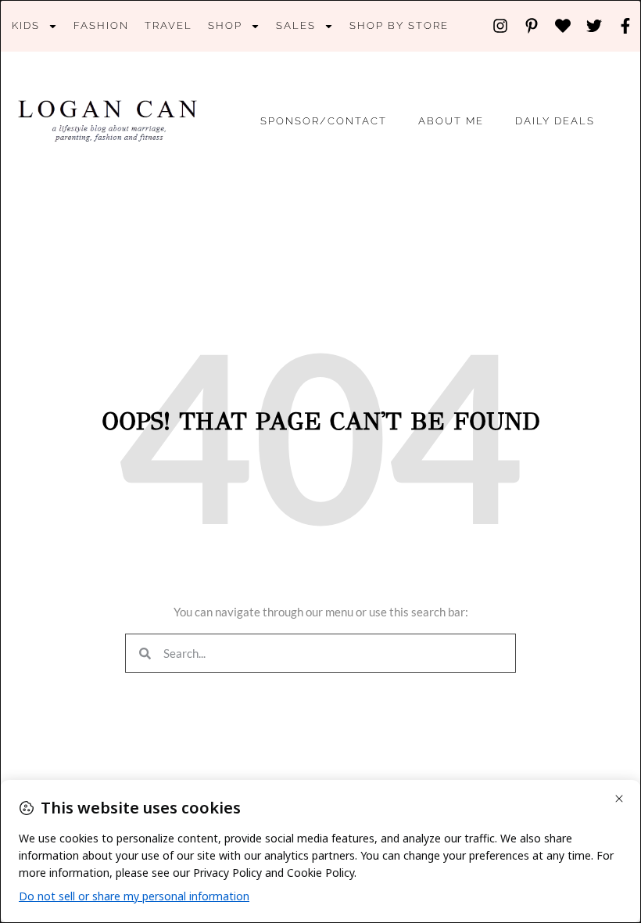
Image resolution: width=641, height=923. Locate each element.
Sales (296, 25)
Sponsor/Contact (323, 121)
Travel (168, 25)
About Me (451, 121)
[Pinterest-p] (531, 26)
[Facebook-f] (625, 26)
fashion (101, 25)
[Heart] (563, 26)
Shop (225, 25)
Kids (26, 25)
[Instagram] (500, 26)
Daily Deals (555, 121)
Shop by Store (399, 25)
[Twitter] (594, 26)
